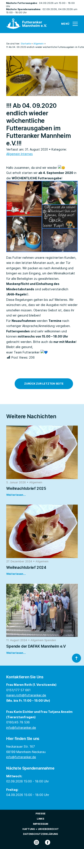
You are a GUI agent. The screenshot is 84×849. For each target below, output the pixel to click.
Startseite (26, 43)
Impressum (40, 823)
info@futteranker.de (21, 727)
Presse (40, 813)
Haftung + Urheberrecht (40, 829)
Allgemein (38, 43)
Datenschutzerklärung (40, 833)
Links (40, 818)
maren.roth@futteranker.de (26, 695)
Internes (27, 154)
